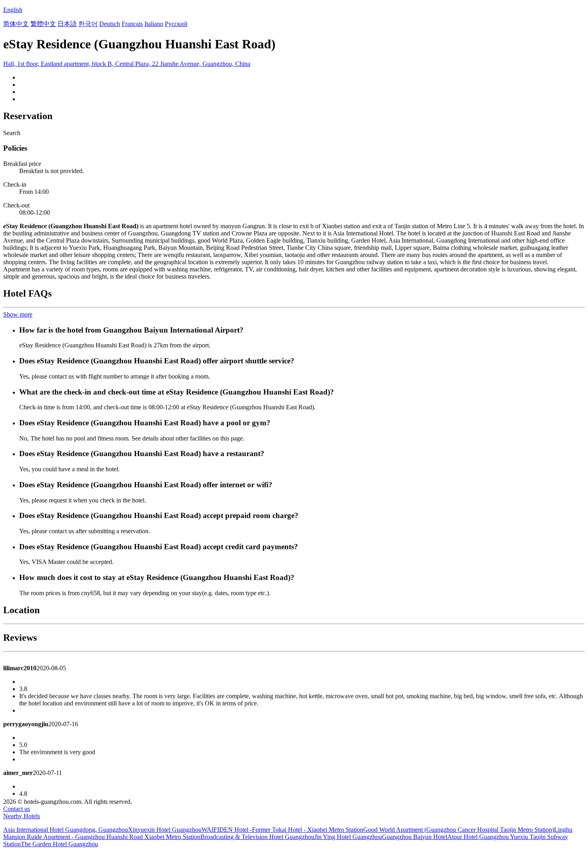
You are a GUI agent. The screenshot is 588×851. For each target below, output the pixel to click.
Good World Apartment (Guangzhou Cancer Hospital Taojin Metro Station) (458, 829)
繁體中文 (43, 23)
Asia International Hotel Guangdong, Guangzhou (65, 829)
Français (132, 23)
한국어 (88, 23)
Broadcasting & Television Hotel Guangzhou (257, 836)
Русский (176, 23)
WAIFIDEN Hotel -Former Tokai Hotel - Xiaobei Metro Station (282, 829)
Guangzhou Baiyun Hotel (414, 836)
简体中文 (16, 23)
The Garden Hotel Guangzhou (59, 844)
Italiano (153, 23)
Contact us (16, 808)
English (12, 9)
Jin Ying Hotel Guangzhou (348, 836)
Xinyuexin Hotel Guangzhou (165, 829)
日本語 (67, 23)
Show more (17, 314)
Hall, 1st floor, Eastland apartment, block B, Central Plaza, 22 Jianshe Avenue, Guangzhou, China (126, 63)
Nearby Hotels (21, 816)
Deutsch (109, 23)
